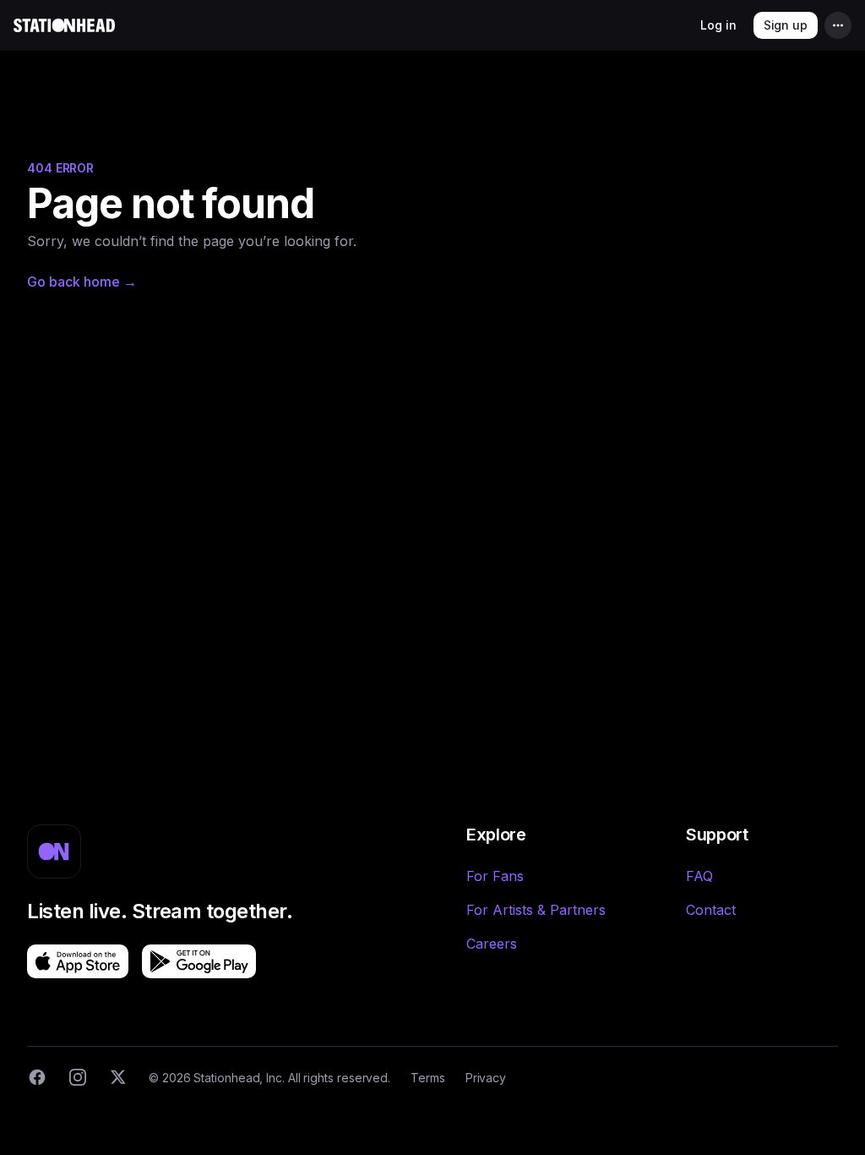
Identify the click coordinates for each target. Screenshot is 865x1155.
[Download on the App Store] (77, 961)
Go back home (82, 281)
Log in (718, 25)
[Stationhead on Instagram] (78, 1077)
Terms (428, 1077)
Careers (491, 943)
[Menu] (837, 25)
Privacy (485, 1077)
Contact (711, 909)
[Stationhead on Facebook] (37, 1077)
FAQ (699, 876)
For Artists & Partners (536, 909)
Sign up (786, 25)
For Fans (495, 876)
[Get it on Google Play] (199, 961)
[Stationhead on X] (118, 1077)
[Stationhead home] (64, 25)
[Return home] (54, 851)
